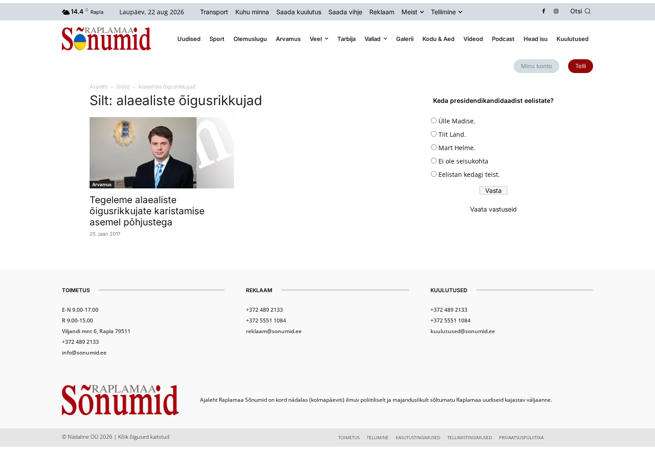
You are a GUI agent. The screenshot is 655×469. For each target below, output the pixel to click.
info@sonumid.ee (84, 352)
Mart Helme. (456, 147)
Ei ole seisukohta (463, 161)
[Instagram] (556, 12)
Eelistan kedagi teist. (469, 174)
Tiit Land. (452, 134)
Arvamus (102, 184)
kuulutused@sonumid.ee (462, 331)
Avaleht (99, 87)
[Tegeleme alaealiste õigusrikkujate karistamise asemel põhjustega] (162, 152)
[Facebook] (544, 12)
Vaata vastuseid (493, 209)
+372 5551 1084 (266, 320)
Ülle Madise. (456, 121)
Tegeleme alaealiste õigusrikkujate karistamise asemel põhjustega (147, 211)
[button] (582, 11)
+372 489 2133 (80, 342)
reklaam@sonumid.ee (274, 331)
